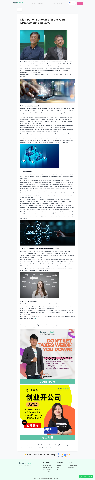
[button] (34, 3)
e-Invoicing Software (47, 471)
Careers (58, 467)
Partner (47, 3)
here (35, 318)
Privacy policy (71, 467)
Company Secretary (47, 467)
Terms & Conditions (72, 465)
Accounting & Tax (47, 469)
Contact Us (59, 3)
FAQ (57, 469)
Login (79, 3)
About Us (53, 3)
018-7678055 (48, 447)
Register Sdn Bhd (47, 465)
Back (20, 9)
